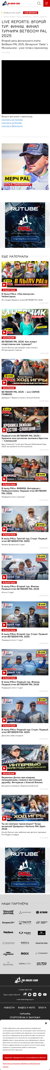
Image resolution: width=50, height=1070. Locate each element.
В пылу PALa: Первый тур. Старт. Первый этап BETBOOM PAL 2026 (25, 731)
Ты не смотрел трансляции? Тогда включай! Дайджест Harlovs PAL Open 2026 (23, 826)
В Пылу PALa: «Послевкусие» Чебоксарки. (18, 295)
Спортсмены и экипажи (25, 1017)
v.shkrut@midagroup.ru (25, 999)
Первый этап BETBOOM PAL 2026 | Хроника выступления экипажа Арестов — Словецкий (25, 438)
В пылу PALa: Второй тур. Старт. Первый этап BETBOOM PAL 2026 (24, 635)
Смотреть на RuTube (12, 122)
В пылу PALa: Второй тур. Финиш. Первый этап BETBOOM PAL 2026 (20, 587)
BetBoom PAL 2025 (12, 12)
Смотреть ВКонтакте (12, 125)
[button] (46, 1023)
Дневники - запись (31, 16)
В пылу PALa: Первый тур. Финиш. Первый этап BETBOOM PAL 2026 (21, 683)
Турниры (25, 1013)
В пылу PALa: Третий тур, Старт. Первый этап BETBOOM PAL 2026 (24, 540)
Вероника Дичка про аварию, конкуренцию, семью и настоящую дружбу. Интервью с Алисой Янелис (22, 780)
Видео (6, 16)
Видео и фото (16, 16)
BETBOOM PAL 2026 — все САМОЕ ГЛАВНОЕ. (21, 393)
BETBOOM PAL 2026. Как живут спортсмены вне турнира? (19, 343)
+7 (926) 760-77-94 (25, 990)
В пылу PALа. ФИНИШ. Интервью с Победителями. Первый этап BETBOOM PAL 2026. (24, 491)
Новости (43, 16)
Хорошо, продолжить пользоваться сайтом (25, 1057)
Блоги (42, 1007)
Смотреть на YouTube (12, 119)
